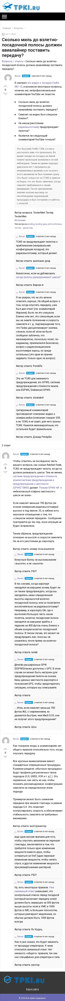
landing (31, 224)
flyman (18, 76)
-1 (5, 95)
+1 (5, 84)
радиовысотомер (29, 127)
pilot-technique (55, 224)
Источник (20, 220)
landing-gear (41, 224)
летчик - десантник (24, 228)
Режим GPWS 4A (49, 487)
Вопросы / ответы (13, 61)
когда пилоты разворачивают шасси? (38, 277)
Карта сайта (32, 989)
